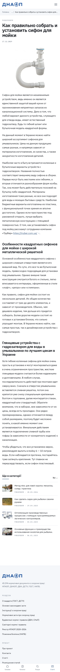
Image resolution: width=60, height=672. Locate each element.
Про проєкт (7, 648)
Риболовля (7, 20)
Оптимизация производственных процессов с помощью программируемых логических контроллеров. (35, 515)
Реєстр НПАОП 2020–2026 (14, 629)
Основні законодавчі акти (14, 605)
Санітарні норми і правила (14, 624)
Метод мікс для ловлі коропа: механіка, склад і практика (34, 487)
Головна (5, 12)
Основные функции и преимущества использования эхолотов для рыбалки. (34, 530)
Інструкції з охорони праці (14, 610)
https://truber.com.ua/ (25, 233)
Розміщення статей (11, 662)
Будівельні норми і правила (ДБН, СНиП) (20, 620)
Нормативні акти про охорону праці (18, 615)
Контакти (6, 653)
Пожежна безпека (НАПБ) (14, 634)
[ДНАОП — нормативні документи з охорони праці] (12, 4)
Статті (5, 658)
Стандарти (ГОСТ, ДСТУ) (13, 601)
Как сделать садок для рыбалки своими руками (34, 500)
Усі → (55, 478)
